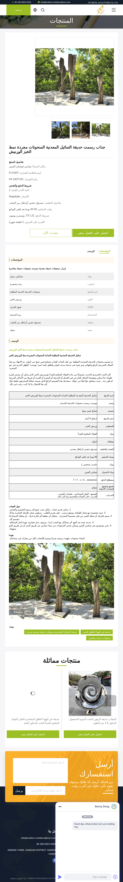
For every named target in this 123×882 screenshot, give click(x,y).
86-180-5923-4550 (22, 2)
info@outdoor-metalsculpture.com (55, 2)
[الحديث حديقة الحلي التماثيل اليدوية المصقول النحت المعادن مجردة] (32, 693)
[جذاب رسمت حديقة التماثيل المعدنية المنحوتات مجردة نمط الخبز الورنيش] (74, 76)
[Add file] (115, 876)
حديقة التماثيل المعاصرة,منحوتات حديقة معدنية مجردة (51, 632)
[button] (110, 701)
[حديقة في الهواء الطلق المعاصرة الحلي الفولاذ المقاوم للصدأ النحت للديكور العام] (89, 693)
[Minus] (60, 806)
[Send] (59, 876)
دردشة (18, 10)
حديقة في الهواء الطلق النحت (97, 632)
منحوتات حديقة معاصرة (99, 638)
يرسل (19, 790)
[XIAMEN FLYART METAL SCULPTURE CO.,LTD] (101, 9)
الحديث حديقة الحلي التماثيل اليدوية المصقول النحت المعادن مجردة (35, 721)
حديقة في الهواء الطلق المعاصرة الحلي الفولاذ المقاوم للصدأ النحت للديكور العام (92, 721)
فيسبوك (54, 860)
